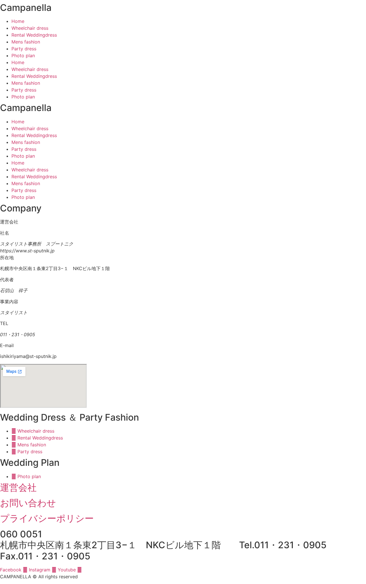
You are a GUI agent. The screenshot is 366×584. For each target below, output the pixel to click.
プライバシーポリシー (47, 518)
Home (17, 21)
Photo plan (23, 55)
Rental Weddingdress (34, 35)
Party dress (23, 49)
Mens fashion (25, 42)
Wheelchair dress (29, 28)
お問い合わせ (28, 502)
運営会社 (18, 487)
